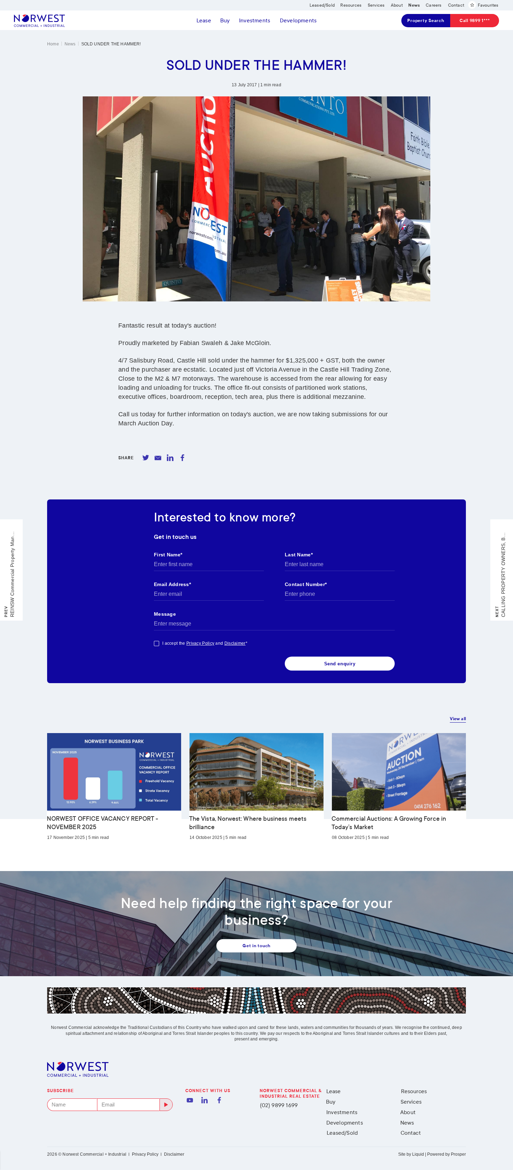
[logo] (39, 20)
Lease (203, 20)
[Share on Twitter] (146, 458)
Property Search (425, 20)
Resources (414, 1091)
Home (53, 44)
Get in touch (256, 946)
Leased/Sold (342, 1132)
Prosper (458, 1154)
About (408, 1112)
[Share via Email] (158, 458)
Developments (298, 20)
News (70, 44)
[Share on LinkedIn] (170, 458)
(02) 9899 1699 (279, 1105)
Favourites (488, 5)
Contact (411, 1132)
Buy (225, 20)
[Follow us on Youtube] (190, 1100)
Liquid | (419, 1154)
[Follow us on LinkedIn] (204, 1100)
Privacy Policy (145, 1154)
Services (411, 1101)
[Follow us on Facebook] (219, 1100)
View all (458, 719)
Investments (254, 20)
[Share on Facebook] (182, 458)
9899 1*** (475, 20)
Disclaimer (174, 1154)
